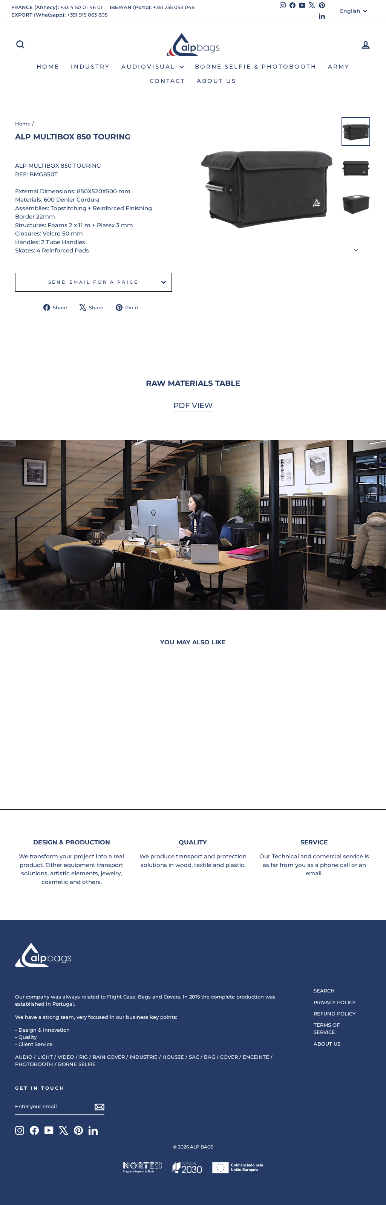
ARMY (339, 66)
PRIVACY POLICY (334, 1002)
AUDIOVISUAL (149, 66)
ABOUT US (216, 80)
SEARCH (324, 991)
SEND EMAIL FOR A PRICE (93, 282)
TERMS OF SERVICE (327, 1028)
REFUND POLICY (334, 1014)
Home (23, 124)
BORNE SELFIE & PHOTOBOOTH (256, 66)
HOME (48, 66)
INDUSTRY (90, 66)
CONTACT (167, 80)
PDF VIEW (193, 405)
